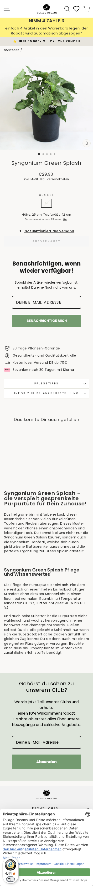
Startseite (12, 50)
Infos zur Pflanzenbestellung (46, 393)
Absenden (46, 762)
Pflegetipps (46, 383)
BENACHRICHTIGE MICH (46, 320)
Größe (46, 195)
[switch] (10, 879)
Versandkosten (58, 179)
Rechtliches (45, 808)
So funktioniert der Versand (46, 231)
